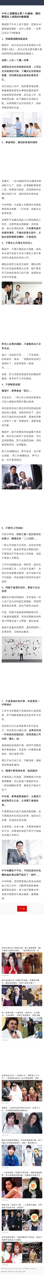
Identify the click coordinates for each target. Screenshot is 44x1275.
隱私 (20, 1271)
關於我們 (4, 1271)
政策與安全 (11, 1271)
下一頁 (22, 909)
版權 (23, 1271)
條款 (16, 1271)
